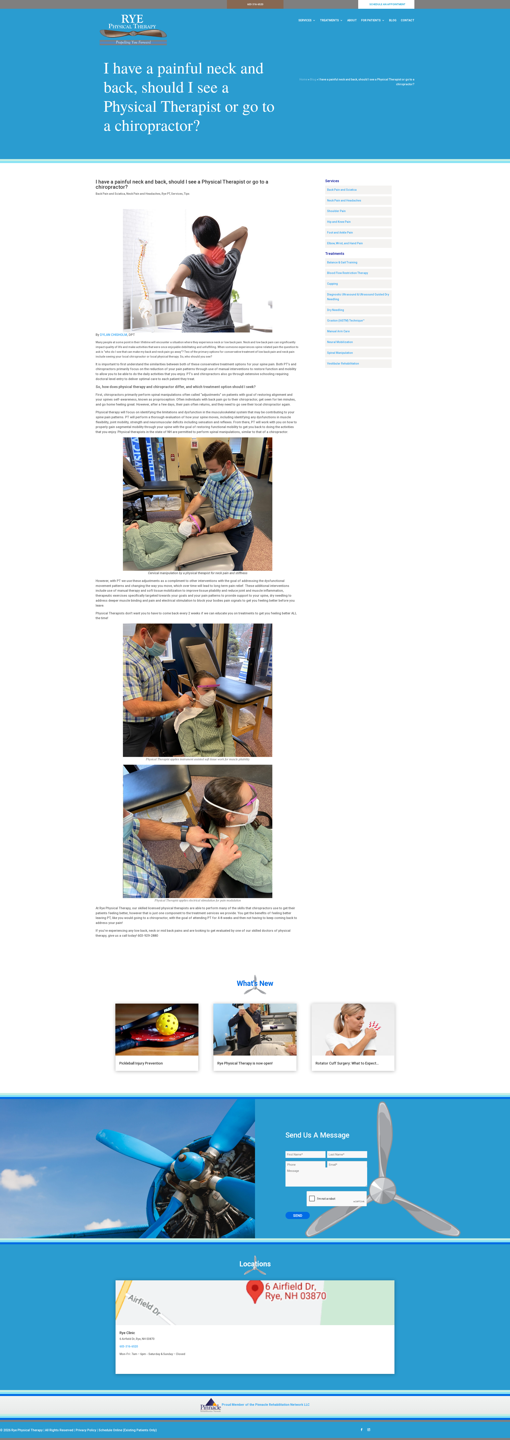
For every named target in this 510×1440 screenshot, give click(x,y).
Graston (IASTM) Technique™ (346, 320)
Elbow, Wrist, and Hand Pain (345, 243)
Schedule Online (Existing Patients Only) (128, 1430)
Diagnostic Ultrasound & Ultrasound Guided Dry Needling (358, 297)
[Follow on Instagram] (369, 1429)
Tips (186, 193)
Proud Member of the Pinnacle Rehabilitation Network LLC (265, 1405)
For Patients (371, 20)
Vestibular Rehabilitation (343, 363)
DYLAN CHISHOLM (113, 335)
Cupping (332, 283)
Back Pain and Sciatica (110, 193)
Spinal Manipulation (340, 352)
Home (303, 79)
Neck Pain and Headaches (143, 193)
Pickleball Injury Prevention (141, 1063)
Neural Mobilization (340, 342)
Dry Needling (335, 310)
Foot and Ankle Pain (340, 232)
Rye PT (166, 193)
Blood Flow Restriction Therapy (347, 273)
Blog (392, 20)
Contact (407, 20)
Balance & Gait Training (342, 262)
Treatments (329, 20)
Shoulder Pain (336, 211)
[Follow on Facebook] (361, 1429)
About (352, 20)
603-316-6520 (255, 4)
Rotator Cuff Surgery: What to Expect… (347, 1063)
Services (305, 20)
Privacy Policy (86, 1430)
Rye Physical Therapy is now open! (245, 1063)
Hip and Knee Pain (339, 221)
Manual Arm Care (338, 331)
